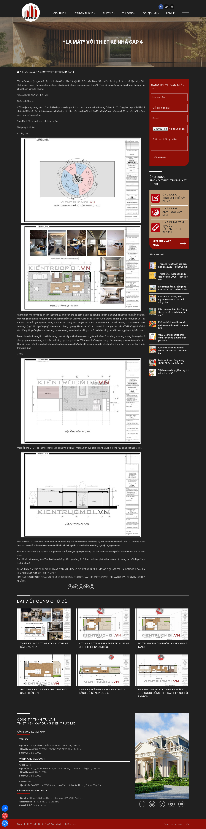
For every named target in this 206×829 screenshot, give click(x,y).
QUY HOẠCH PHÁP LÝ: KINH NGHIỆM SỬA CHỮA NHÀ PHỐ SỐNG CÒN (171, 299)
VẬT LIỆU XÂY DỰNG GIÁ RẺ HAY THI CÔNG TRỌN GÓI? (173, 372)
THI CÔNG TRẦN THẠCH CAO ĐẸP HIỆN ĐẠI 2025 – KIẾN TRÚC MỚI (172, 265)
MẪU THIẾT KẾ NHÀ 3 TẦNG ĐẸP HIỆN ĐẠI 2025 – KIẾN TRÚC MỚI (172, 288)
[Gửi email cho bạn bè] (81, 586)
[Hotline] (5, 815)
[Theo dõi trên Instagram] (152, 804)
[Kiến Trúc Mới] (31, 12)
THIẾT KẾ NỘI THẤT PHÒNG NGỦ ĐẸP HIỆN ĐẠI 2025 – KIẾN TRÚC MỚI (173, 276)
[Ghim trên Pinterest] (86, 586)
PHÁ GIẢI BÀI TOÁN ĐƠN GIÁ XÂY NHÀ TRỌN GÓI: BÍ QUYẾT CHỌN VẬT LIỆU (173, 325)
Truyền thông (84, 13)
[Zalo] (5, 808)
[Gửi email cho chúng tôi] (171, 6)
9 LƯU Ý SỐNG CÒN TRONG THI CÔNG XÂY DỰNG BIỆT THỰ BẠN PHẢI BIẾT (172, 337)
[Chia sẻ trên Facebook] (70, 586)
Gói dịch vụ (150, 13)
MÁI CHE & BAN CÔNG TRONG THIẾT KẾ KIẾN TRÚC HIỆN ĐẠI (171, 362)
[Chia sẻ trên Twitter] (75, 586)
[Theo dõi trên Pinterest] (171, 804)
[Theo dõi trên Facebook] (160, 6)
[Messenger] (5, 823)
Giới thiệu (59, 13)
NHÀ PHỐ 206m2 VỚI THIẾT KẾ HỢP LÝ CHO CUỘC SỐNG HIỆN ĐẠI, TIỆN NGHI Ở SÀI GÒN (163, 693)
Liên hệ (170, 13)
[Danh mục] (185, 13)
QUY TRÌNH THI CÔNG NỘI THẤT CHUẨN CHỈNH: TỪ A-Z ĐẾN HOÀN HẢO (172, 350)
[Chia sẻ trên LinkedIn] (91, 586)
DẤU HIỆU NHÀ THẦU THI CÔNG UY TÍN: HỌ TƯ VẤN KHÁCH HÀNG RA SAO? (172, 312)
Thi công (128, 13)
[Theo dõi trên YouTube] (181, 804)
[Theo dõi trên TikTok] (166, 6)
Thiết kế (108, 13)
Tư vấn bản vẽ (28, 72)
